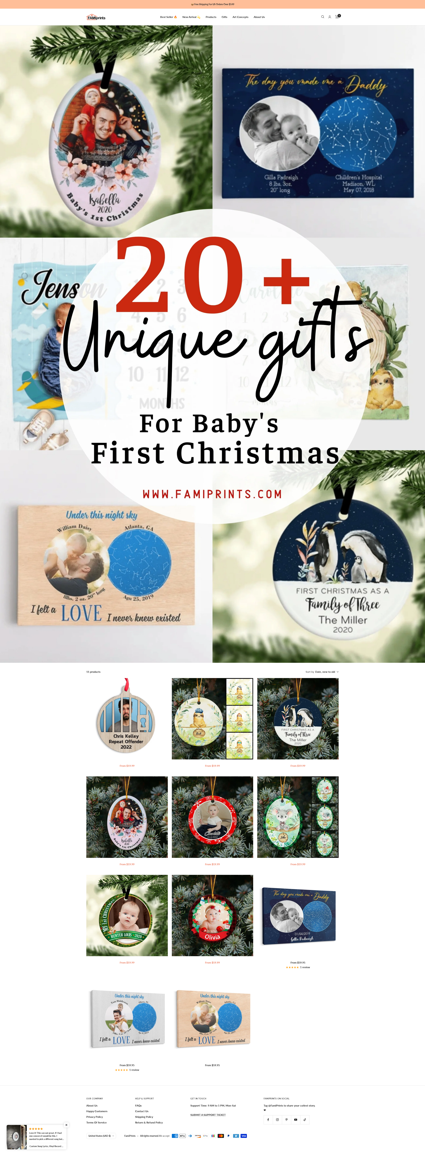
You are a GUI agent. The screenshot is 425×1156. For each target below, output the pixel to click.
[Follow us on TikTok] (304, 1119)
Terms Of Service (96, 1122)
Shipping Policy (144, 1116)
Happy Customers (96, 1111)
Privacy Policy (94, 1116)
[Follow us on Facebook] (268, 1119)
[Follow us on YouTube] (295, 1119)
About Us (259, 16)
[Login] (329, 16)
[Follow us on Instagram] (277, 1119)
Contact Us (141, 1111)
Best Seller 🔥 (168, 16)
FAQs (138, 1105)
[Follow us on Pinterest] (286, 1119)
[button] (66, 1124)
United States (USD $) (99, 1135)
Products (211, 16)
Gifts (224, 16)
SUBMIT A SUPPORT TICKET (208, 1114)
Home (89, 31)
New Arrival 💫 (191, 16)
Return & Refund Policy (149, 1122)
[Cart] (337, 16)
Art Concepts (240, 16)
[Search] (322, 16)
